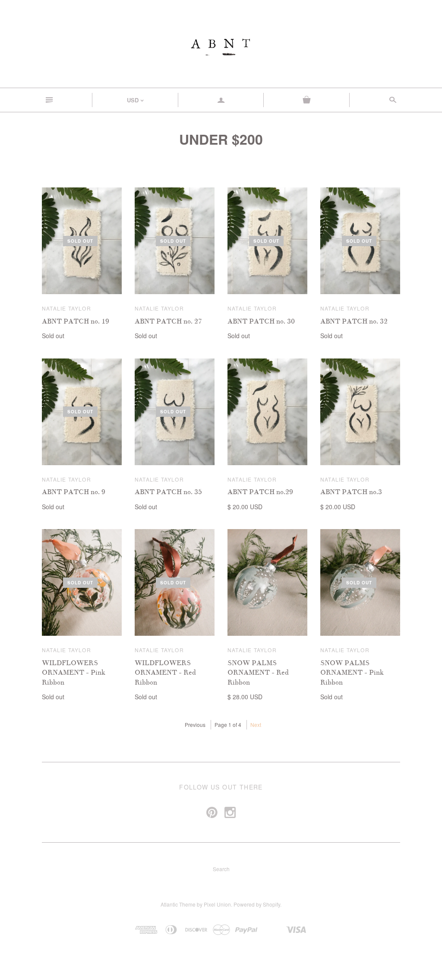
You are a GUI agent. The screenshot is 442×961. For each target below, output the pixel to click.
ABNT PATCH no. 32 (354, 321)
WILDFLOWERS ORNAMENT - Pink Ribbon (73, 673)
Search (221, 868)
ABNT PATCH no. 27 (168, 321)
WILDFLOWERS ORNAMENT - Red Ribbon (165, 673)
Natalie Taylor (66, 308)
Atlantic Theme (178, 904)
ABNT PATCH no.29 (260, 492)
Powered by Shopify (257, 904)
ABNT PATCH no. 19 (75, 321)
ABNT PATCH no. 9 (73, 492)
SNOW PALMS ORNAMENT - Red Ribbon (258, 673)
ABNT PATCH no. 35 (168, 492)
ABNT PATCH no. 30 (261, 321)
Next (255, 724)
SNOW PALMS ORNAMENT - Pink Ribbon (352, 673)
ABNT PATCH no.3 (351, 492)
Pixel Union (217, 904)
